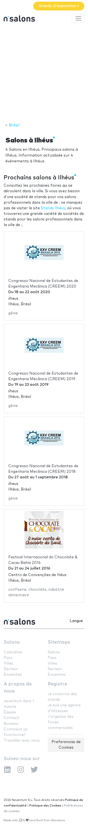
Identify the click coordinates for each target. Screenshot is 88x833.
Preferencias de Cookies (66, 744)
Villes (8, 663)
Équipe (10, 712)
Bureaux (11, 724)
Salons (12, 642)
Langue (76, 621)
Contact (11, 718)
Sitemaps (59, 642)
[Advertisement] (44, 73)
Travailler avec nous (22, 740)
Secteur (11, 669)
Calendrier (13, 652)
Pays (8, 658)
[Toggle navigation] (78, 18)
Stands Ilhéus (53, 208)
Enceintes (13, 674)
